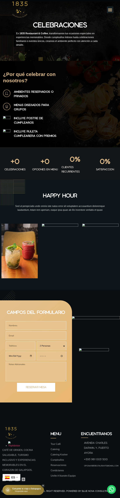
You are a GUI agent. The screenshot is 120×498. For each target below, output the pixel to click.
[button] (110, 9)
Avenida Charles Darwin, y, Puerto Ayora (96, 447)
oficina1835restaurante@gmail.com (101, 466)
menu (56, 434)
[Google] (23, 479)
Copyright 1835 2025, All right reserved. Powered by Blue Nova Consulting (62, 491)
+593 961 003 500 (96, 459)
